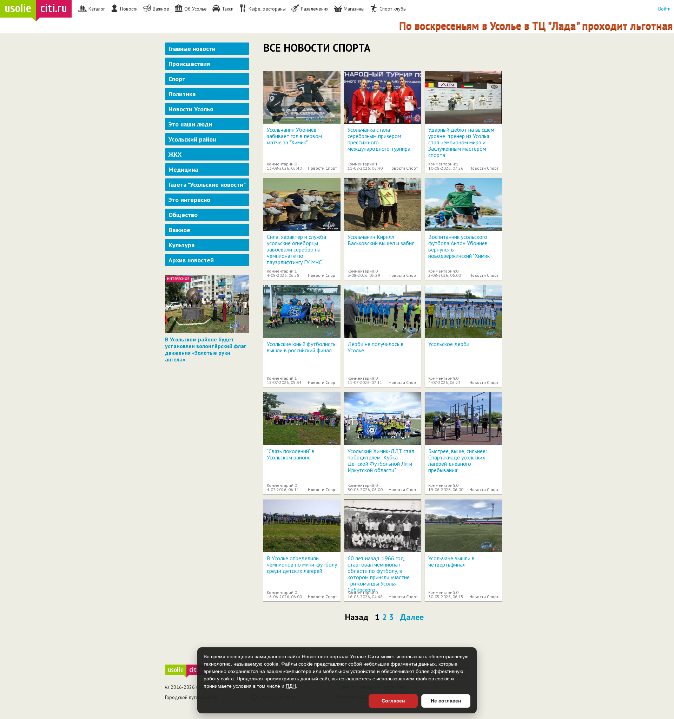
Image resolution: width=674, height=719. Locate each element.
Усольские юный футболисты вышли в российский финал (302, 347)
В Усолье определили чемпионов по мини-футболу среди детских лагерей (302, 564)
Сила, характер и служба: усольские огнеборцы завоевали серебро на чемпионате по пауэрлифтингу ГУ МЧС (297, 249)
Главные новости (192, 49)
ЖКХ (174, 154)
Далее (412, 617)
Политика (182, 94)
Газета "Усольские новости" (207, 185)
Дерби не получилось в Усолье (376, 347)
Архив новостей (191, 260)
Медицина (183, 169)
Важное (179, 230)
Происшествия (189, 64)
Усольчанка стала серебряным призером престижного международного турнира (379, 139)
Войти (664, 9)
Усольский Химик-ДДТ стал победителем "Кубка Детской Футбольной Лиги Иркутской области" (381, 460)
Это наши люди (190, 124)
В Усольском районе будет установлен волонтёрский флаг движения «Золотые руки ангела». (205, 349)
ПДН (291, 686)
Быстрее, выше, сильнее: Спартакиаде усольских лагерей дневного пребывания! (457, 460)
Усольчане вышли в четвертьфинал (451, 561)
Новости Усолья (190, 109)
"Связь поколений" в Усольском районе (291, 454)
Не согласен (446, 701)
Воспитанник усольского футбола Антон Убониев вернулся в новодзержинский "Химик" (459, 246)
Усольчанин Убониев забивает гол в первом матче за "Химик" (294, 136)
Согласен (393, 701)
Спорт (176, 79)
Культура (181, 245)
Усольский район (192, 139)
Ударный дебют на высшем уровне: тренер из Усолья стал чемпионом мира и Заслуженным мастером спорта (461, 142)
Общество (183, 215)
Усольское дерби (448, 343)
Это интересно (189, 200)
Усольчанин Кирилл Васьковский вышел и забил (381, 240)
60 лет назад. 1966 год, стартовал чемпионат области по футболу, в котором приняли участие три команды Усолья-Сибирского (379, 574)
